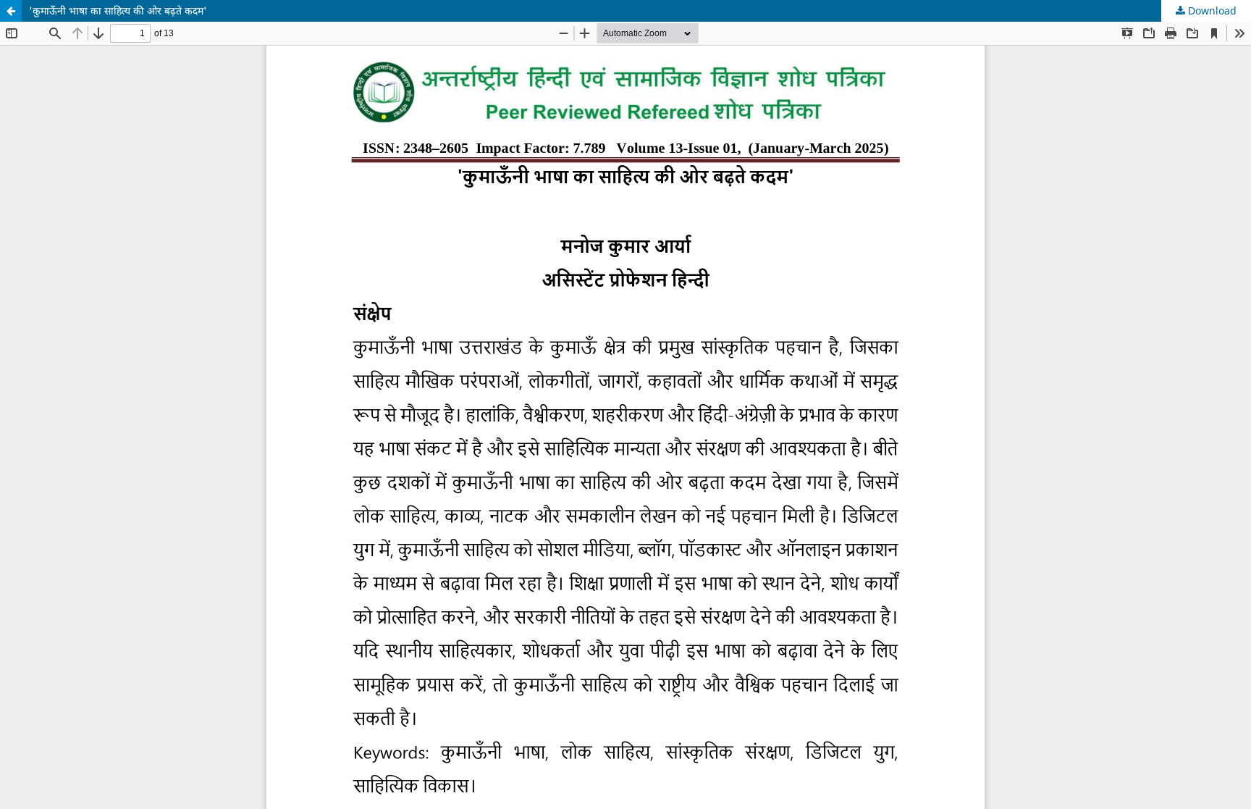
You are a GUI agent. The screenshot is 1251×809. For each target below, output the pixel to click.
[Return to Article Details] (11, 11)
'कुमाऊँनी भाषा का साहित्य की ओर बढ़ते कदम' (118, 10)
